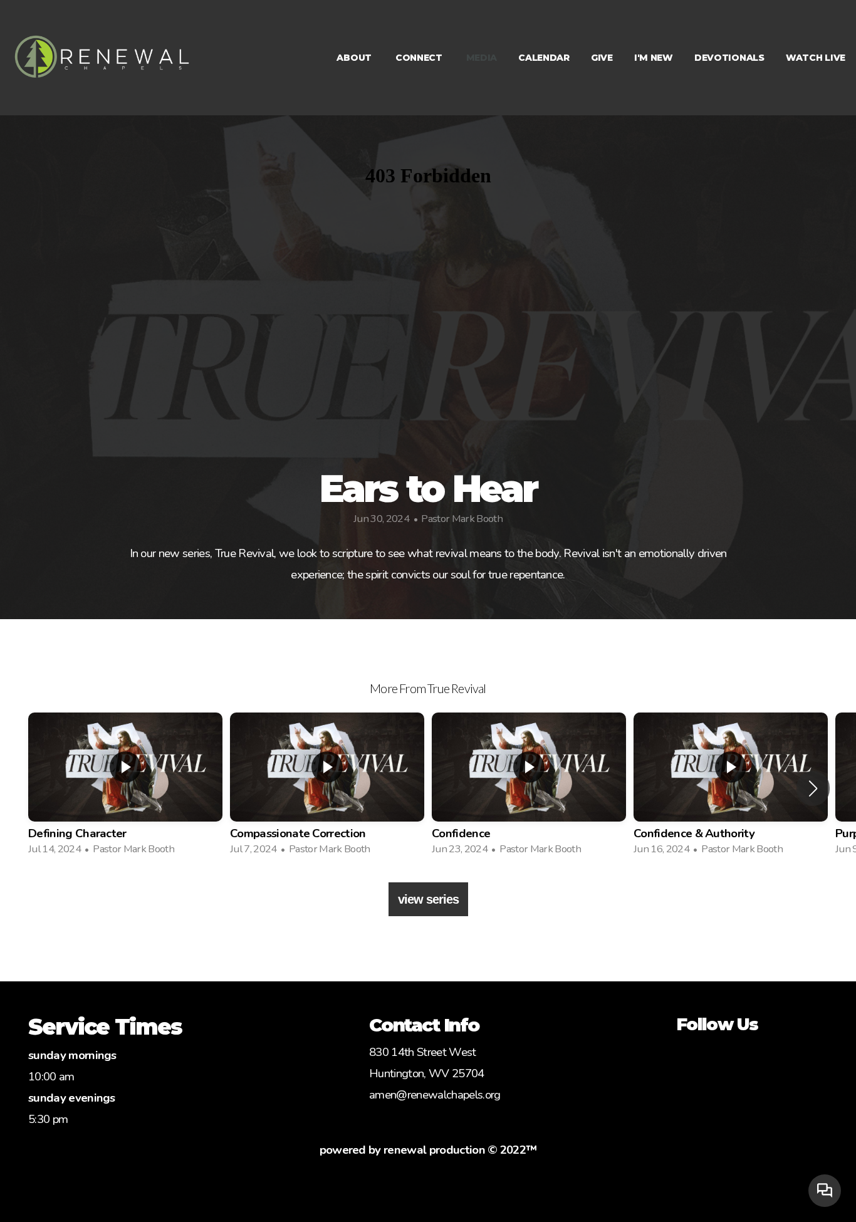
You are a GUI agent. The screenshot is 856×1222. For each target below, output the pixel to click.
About (355, 57)
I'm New (653, 57)
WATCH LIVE (815, 57)
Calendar (544, 57)
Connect (420, 57)
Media (482, 57)
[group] (125, 788)
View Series (428, 899)
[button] (813, 788)
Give (602, 57)
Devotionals (729, 57)
